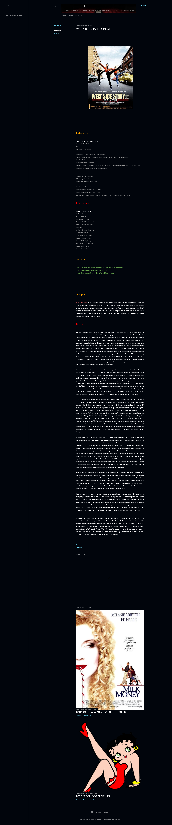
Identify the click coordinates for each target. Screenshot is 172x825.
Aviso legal (79, 16)
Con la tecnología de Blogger (102, 812)
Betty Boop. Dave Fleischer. (93, 796)
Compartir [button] (57, 25)
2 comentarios (87, 715)
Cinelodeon (73, 6)
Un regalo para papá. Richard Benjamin (101, 712)
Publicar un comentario (89, 799)
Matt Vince (106, 816)
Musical (56, 33)
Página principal (67, 16)
